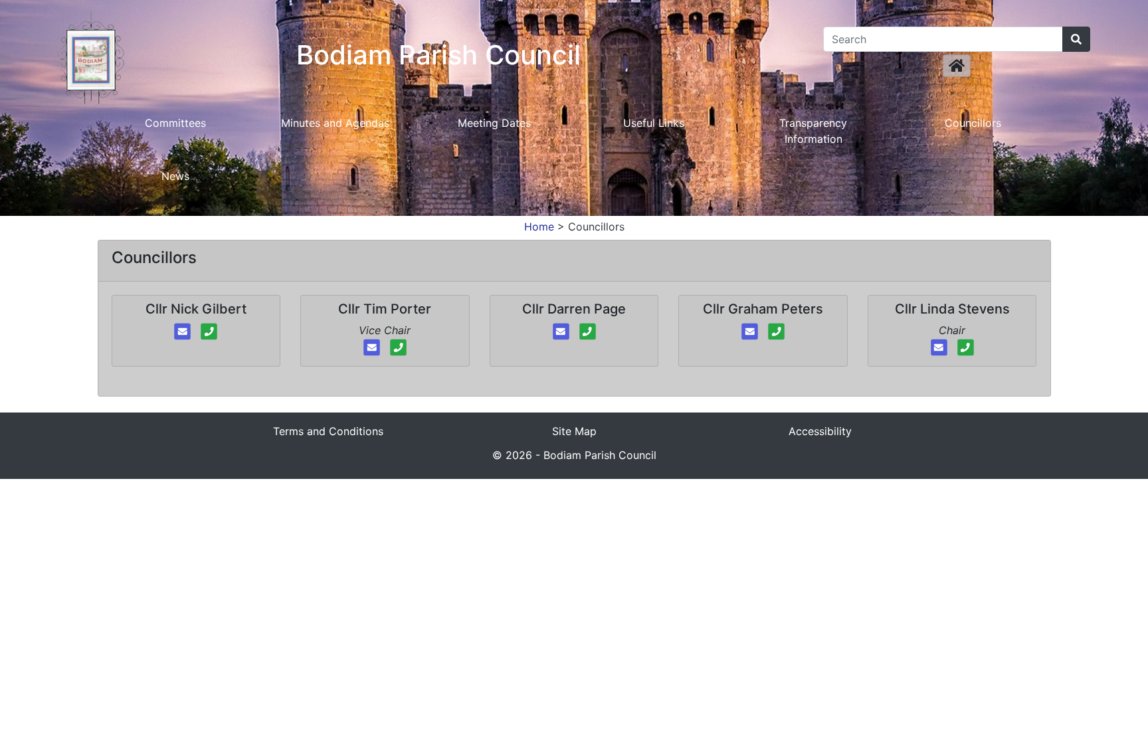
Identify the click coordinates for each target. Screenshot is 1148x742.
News (175, 176)
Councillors (973, 123)
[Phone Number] (209, 336)
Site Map (574, 431)
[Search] (1076, 39)
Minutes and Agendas (335, 123)
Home (539, 226)
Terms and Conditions (328, 431)
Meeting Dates (494, 123)
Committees (175, 123)
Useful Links (653, 123)
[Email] (184, 336)
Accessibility (820, 431)
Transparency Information (813, 130)
